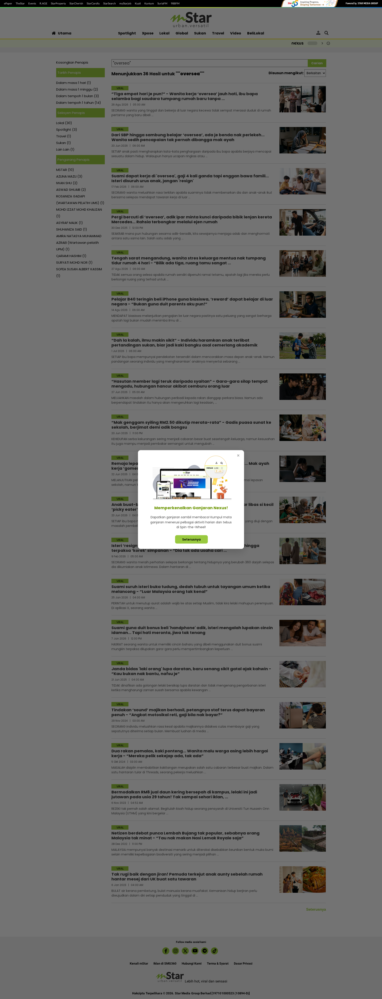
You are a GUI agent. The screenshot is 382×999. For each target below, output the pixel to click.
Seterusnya (191, 539)
